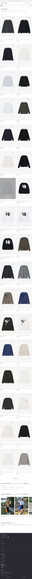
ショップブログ (3, 560)
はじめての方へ (3, 554)
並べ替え (24, 577)
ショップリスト (3, 557)
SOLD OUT (8, 188)
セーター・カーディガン (5, 489)
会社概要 (2, 567)
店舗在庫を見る (8, 197)
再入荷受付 (8, 196)
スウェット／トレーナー (20, 487)
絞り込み (8, 577)
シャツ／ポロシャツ (12, 487)
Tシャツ (12, 489)
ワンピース (16, 489)
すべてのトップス (4, 487)
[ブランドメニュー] (30, 5)
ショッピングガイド (4, 556)
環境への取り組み (3, 565)
